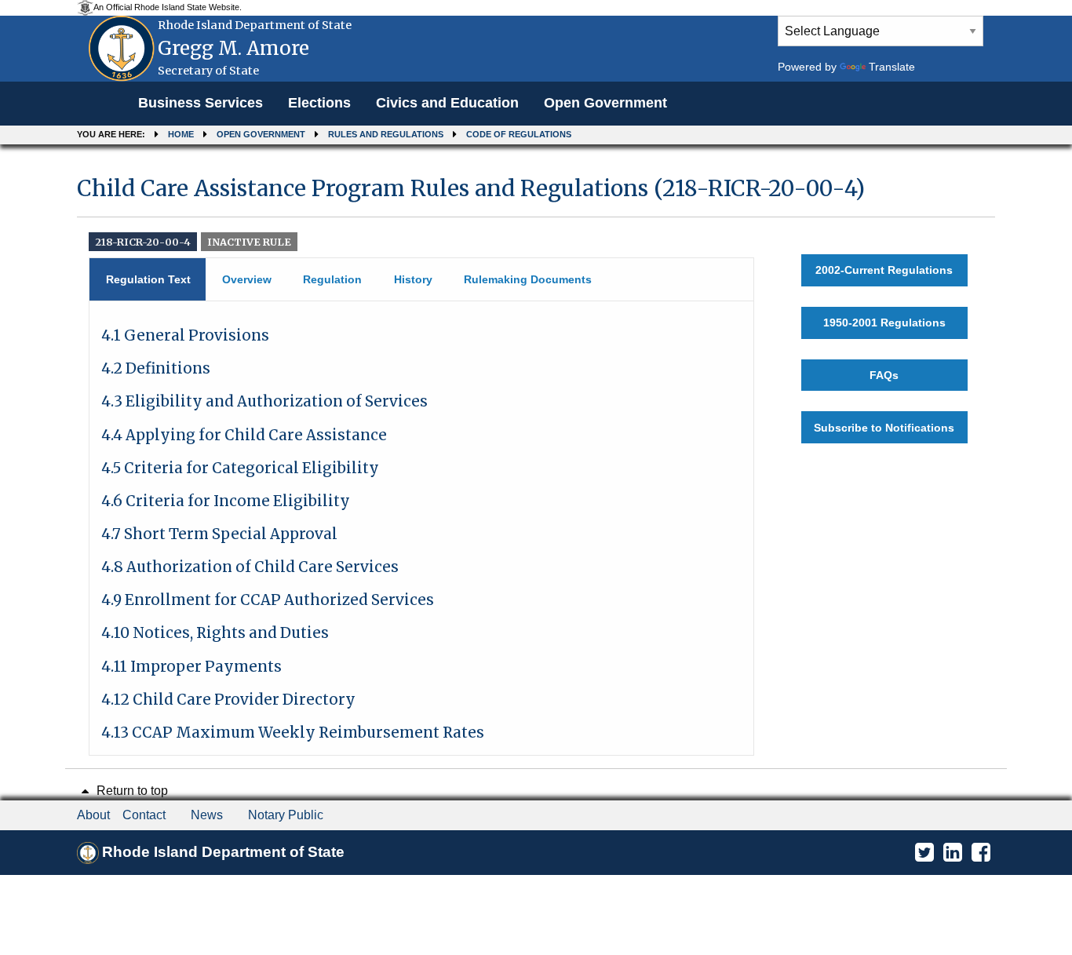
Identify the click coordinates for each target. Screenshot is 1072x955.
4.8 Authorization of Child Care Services (250, 567)
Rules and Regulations (385, 134)
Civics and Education (447, 103)
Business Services (200, 103)
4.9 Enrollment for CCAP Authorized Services (267, 600)
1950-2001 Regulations (884, 322)
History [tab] (413, 279)
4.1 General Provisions (185, 335)
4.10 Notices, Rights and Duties (215, 633)
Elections (319, 103)
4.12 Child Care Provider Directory (228, 700)
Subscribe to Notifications (884, 427)
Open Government (605, 103)
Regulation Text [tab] (148, 279)
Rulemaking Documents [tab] (528, 279)
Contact (144, 815)
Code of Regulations (518, 134)
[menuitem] (200, 103)
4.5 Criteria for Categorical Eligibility (240, 468)
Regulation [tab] (332, 279)
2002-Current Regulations (884, 270)
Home (181, 134)
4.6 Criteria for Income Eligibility (225, 501)
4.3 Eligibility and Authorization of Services (264, 401)
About (93, 815)
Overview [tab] (247, 279)
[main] (536, 458)
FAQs (884, 375)
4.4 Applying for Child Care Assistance (244, 435)
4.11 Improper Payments (191, 667)
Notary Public (285, 815)
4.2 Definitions (155, 368)
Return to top (130, 790)
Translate (892, 66)
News (207, 815)
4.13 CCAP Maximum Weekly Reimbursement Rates (292, 733)
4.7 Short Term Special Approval (219, 534)
